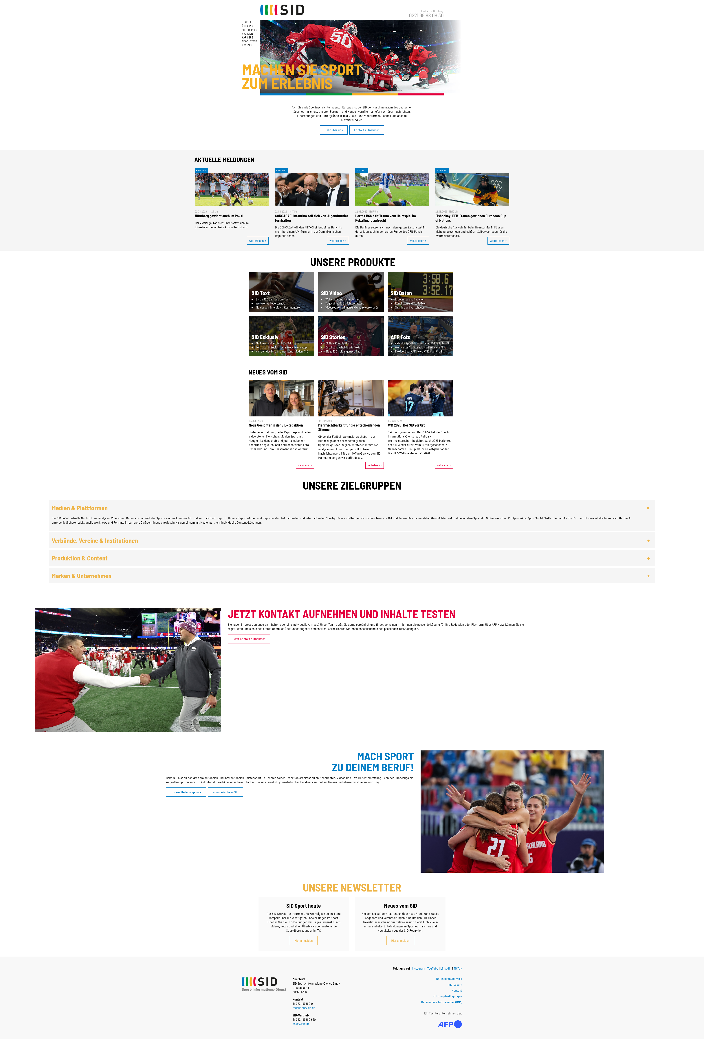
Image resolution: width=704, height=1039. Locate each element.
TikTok (458, 968)
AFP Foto (400, 337)
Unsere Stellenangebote (186, 792)
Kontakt (247, 45)
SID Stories (333, 337)
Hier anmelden (303, 940)
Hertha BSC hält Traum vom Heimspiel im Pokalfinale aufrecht (385, 218)
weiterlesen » (257, 241)
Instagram (418, 968)
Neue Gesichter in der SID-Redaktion (276, 425)
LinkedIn (445, 968)
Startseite (248, 22)
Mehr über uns (333, 130)
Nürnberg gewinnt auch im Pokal (219, 216)
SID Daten (401, 293)
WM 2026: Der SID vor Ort (406, 425)
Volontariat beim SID (225, 792)
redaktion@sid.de (304, 1008)
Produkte (248, 33)
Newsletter (249, 41)
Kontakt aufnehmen (367, 130)
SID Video (331, 293)
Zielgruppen (249, 29)
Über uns (247, 25)
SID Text (261, 293)
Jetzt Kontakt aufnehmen (249, 639)
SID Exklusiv (265, 337)
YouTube (432, 968)
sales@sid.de (301, 1024)
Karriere (247, 37)
